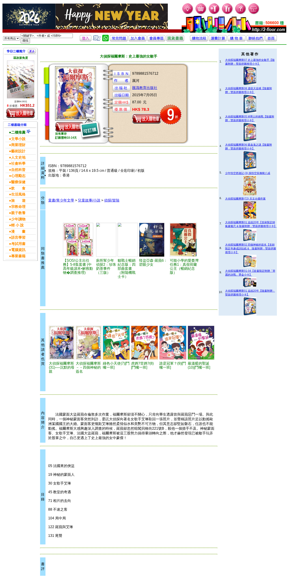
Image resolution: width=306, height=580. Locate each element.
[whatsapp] (105, 40)
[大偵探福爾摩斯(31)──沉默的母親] (61, 343)
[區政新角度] (20, 79)
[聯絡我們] (255, 40)
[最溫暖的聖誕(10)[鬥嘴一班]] (201, 343)
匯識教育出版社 (144, 88)
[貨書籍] (175, 40)
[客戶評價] (96, 40)
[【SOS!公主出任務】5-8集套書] (79, 240)
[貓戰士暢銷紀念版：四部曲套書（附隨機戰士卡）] (128, 240)
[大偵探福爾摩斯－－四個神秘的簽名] (88, 343)
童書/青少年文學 (61, 200)
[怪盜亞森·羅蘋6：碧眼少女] (153, 240)
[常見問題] (241, 13)
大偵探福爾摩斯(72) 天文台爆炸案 (245, 198)
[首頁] (254, 13)
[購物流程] (199, 40)
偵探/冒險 (111, 200)
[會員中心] (227, 13)
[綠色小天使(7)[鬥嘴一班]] (116, 343)
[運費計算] (218, 40)
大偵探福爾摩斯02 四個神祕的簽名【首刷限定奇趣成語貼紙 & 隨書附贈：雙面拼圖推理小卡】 (250, 248)
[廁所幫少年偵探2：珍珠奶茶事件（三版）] (106, 240)
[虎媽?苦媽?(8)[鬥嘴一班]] (144, 343)
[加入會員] (214, 13)
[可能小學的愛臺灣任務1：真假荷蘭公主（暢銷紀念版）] (185, 240)
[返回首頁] (271, 40)
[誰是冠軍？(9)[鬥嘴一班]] (172, 343)
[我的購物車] (201, 13)
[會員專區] (156, 40)
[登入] (85, 40)
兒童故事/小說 (89, 200)
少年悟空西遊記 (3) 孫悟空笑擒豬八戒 (247, 173)
